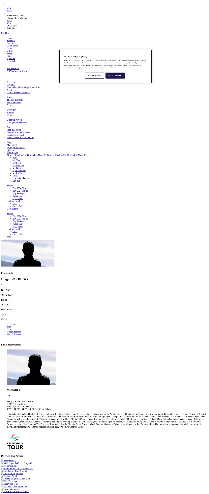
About (10, 97)
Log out (16, 181)
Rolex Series (12, 45)
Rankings (11, 43)
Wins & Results (14, 334)
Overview (11, 82)
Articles (10, 112)
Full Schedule (13, 68)
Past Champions (14, 102)
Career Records (14, 332)
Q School (11, 58)
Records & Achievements (18, 132)
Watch (10, 51)
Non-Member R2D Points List (20, 137)
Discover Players (14, 120)
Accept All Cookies (115, 75)
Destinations (12, 61)
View (9, 8)
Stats (9, 56)
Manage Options (94, 75)
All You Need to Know (17, 71)
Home (9, 38)
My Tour (16, 160)
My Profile (17, 173)
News (9, 48)
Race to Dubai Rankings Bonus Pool (23, 87)
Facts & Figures (14, 130)
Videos (10, 115)
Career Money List (15, 135)
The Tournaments (15, 100)
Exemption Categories (17, 122)
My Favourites (19, 170)
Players (10, 53)
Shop (15, 175)
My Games (17, 168)
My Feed (17, 163)
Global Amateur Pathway (18, 92)
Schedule (11, 40)
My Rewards (18, 165)
